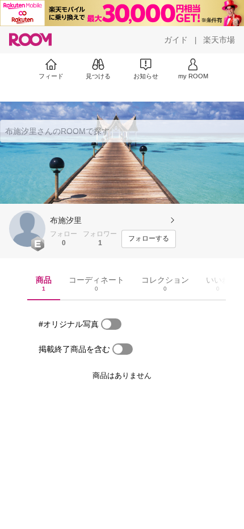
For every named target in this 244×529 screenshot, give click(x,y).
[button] (27, 229)
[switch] (111, 324)
